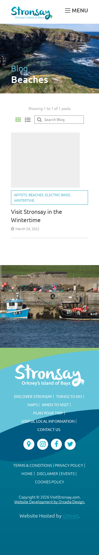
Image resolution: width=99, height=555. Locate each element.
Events (68, 474)
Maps (33, 405)
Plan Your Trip (48, 413)
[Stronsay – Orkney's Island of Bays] (31, 13)
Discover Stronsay (33, 396)
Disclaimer (47, 474)
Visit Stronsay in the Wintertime (36, 215)
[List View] (28, 119)
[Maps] (28, 444)
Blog (19, 68)
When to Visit (55, 405)
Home (27, 474)
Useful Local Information (48, 421)
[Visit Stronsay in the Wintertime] (45, 160)
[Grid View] (18, 119)
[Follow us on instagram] (42, 444)
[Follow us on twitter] (70, 444)
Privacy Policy (69, 465)
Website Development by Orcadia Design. (49, 502)
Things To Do (69, 396)
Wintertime (24, 200)
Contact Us (48, 430)
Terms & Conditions (32, 465)
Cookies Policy (49, 482)
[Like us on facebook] (56, 444)
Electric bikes (57, 195)
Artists (20, 195)
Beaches (36, 195)
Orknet (70, 515)
